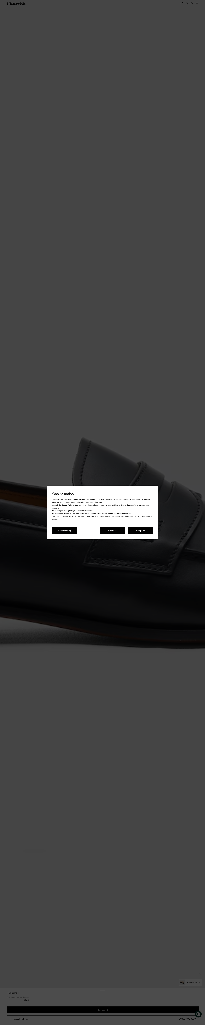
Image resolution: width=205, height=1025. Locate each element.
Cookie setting (64, 530)
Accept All (140, 530)
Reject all (112, 530)
